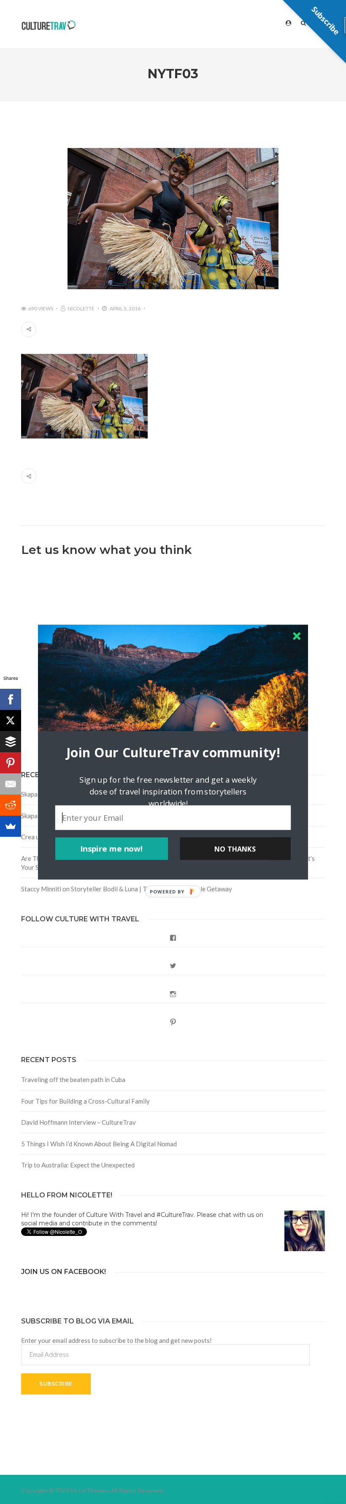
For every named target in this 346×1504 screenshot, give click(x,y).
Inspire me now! (111, 848)
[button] (173, 752)
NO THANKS (235, 848)
